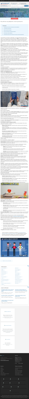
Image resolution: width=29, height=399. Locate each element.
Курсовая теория (17, 270)
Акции (8, 0)
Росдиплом (18, 216)
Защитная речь (17, 275)
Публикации (16, 14)
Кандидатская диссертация (18, 279)
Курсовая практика (3, 271)
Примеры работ (2, 0)
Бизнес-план (3, 274)
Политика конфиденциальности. (5, 360)
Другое (16, 271)
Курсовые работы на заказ (18, 372)
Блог (6, 0)
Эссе (2, 275)
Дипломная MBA (17, 274)
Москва (6, 5)
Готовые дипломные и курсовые (5, 373)
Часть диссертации (3, 276)
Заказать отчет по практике (18, 371)
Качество (2, 371)
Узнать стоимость (14, 18)
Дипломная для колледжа (4, 280)
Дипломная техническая (18, 276)
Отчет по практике (17, 269)
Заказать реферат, (17, 373)
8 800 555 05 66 (14, 3)
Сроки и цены (2, 372)
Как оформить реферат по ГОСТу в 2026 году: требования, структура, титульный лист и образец (7, 290)
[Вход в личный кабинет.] (1, 6)
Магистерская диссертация (4, 279)
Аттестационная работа (18, 280)
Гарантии (2, 370)
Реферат (2, 269)
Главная (12, 14)
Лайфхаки (2, 284)
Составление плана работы (7, 28)
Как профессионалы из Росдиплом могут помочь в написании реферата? (14, 34)
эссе (20, 373)
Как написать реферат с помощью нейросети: (7, 295)
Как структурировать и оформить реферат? (10, 31)
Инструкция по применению (13, 0)
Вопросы (2, 270)
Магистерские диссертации (18, 370)
